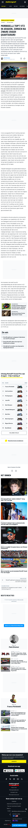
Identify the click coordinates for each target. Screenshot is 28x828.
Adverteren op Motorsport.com (14, 803)
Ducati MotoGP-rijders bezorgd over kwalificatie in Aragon (12, 342)
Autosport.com (14, 792)
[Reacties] (25, 58)
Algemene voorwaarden (10, 820)
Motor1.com (14, 787)
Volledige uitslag (14, 432)
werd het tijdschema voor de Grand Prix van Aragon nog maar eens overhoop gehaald (13, 89)
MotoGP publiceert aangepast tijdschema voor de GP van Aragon (14, 337)
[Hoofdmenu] (2, 2)
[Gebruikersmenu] (25, 2)
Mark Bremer (7, 57)
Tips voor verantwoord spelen (14, 806)
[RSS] (21, 779)
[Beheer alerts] (15, 470)
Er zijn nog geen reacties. (14, 600)
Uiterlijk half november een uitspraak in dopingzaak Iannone (13, 346)
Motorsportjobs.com (14, 789)
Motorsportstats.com (14, 794)
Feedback (14, 801)
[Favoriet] (21, 58)
